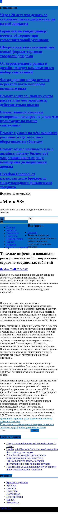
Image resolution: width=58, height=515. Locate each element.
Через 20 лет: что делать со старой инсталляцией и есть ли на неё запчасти (27, 19)
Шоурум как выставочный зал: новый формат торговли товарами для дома (27, 51)
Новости (11, 244)
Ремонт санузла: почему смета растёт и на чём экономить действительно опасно (26, 100)
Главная (10, 227)
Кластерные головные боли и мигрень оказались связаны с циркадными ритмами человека (27, 426)
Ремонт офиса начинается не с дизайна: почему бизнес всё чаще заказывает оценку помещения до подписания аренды (26, 157)
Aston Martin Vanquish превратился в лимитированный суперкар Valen (26, 456)
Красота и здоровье (17, 247)
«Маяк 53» (12, 201)
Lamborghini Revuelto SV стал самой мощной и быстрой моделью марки (32, 451)
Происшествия (14, 238)
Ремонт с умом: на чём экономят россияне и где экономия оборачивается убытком (28, 137)
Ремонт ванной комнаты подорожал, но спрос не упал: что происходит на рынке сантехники (29, 118)
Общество (12, 236)
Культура (11, 230)
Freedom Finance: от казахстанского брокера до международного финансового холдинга (26, 180)
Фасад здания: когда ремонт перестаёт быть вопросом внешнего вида (24, 84)
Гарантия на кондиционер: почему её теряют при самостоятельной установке (24, 35)
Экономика (12, 233)
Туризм (10, 241)
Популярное (13, 493)
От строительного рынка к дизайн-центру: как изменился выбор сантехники (27, 67)
